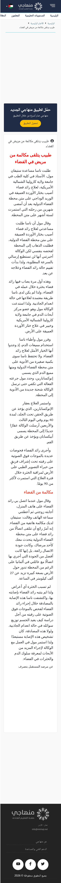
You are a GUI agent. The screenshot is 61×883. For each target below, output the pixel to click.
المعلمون (15, 15)
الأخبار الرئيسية (37, 24)
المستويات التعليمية (35, 15)
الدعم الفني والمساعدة (36, 849)
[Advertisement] (30, 69)
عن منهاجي (41, 841)
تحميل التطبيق (30, 123)
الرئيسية (54, 15)
